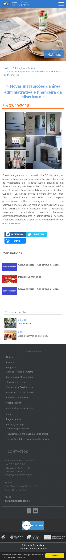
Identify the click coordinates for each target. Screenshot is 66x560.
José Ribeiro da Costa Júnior (20, 392)
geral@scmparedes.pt (17, 501)
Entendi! (55, 555)
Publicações (19, 68)
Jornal (9, 414)
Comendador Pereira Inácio (19, 387)
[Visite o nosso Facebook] (29, 510)
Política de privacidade (17, 428)
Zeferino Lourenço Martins (19, 408)
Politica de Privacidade (33, 545)
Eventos (10, 362)
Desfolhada (24, 323)
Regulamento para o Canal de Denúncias (27, 433)
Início (6, 68)
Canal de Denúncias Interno (33, 548)
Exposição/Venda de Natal (33, 336)
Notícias (32, 68)
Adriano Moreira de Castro (19, 371)
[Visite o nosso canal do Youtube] (35, 510)
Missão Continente (29, 277)
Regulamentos (13, 419)
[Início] (16, 4)
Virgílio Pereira (13, 402)
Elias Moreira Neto (15, 382)
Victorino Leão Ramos (17, 397)
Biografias (11, 367)
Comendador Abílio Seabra (19, 377)
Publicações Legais (16, 424)
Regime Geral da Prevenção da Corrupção (27, 439)
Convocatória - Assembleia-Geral (39, 265)
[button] (61, 4)
